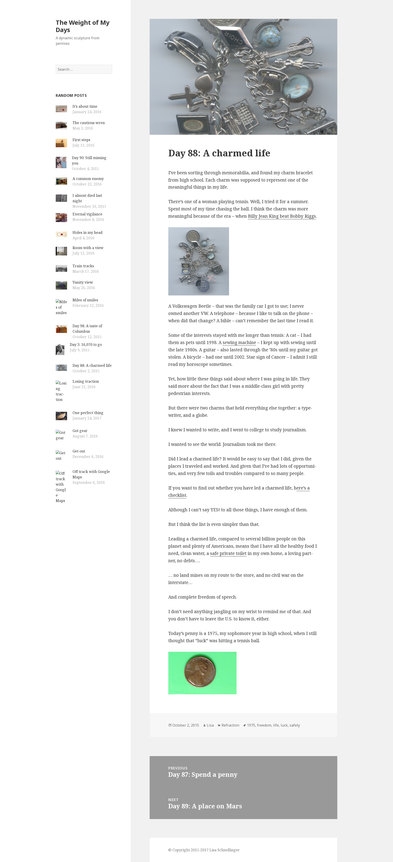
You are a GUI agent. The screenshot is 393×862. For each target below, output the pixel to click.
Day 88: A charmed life (92, 365)
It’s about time (85, 106)
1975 (251, 725)
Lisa (210, 725)
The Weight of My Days (82, 26)
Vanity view (83, 282)
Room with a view (88, 247)
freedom (264, 725)
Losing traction (86, 381)
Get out (79, 451)
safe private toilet (228, 553)
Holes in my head (88, 232)
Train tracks (83, 265)
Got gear (80, 430)
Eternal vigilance (87, 214)
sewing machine (239, 342)
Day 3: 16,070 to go (86, 344)
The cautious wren (89, 122)
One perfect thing (88, 412)
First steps (81, 139)
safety (295, 725)
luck (284, 725)
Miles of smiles (85, 299)
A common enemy (88, 178)
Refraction (230, 725)
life (276, 725)
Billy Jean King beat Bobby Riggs (282, 216)
